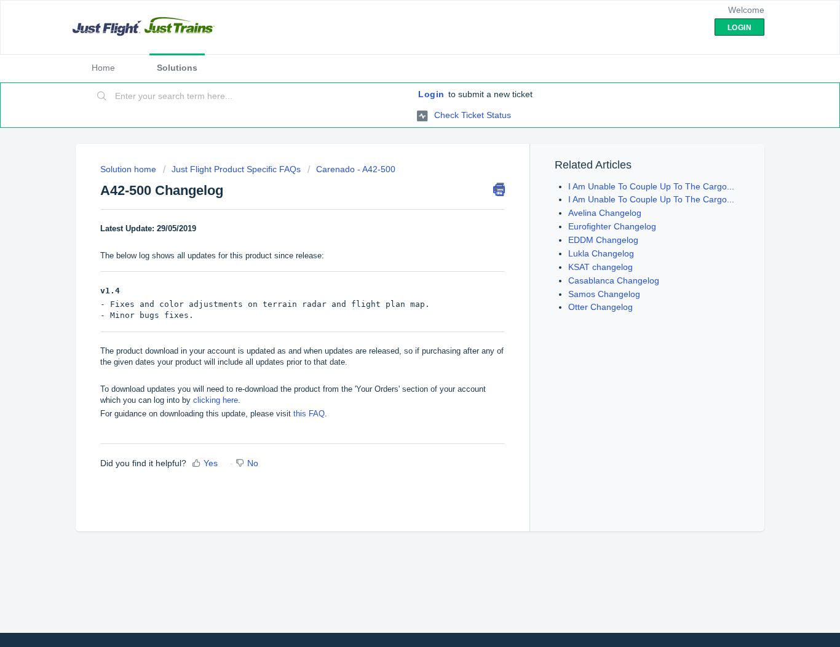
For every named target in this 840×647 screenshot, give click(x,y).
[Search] (102, 96)
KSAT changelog (600, 267)
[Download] (397, 161)
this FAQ (309, 413)
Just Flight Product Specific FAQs (236, 169)
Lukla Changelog (601, 253)
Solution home (129, 169)
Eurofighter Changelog (612, 226)
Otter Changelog (600, 307)
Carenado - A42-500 (355, 169)
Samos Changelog (604, 294)
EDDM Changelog (603, 240)
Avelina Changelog (604, 213)
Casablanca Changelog (613, 280)
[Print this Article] (499, 189)
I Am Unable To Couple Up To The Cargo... (651, 186)
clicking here (215, 400)
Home (103, 68)
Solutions (177, 68)
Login (431, 94)
